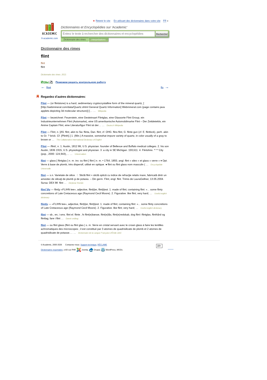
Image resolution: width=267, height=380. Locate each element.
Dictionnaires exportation (52, 250)
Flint (43, 103)
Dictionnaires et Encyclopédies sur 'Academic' (94, 27)
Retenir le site (103, 21)
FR (164, 21)
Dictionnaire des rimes (75, 39)
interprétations (98, 39)
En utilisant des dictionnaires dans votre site (137, 21)
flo (162, 87)
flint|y (44, 204)
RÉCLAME (102, 245)
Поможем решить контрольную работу (81, 82)
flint (43, 160)
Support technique (88, 245)
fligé (48, 87)
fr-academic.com (49, 38)
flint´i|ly (45, 189)
